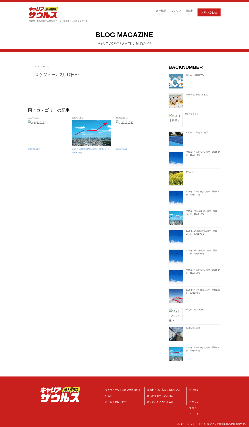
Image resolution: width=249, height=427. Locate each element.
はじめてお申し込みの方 (160, 395)
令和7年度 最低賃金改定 (197, 94)
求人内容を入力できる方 (160, 402)
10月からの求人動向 (193, 309)
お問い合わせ (209, 12)
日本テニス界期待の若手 (197, 132)
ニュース (194, 414)
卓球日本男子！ (191, 114)
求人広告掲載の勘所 (195, 75)
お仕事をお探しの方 (116, 402)
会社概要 (194, 389)
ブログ (192, 408)
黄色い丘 (190, 172)
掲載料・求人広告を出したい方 (163, 389)
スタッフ (194, 402)
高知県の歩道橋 (193, 328)
